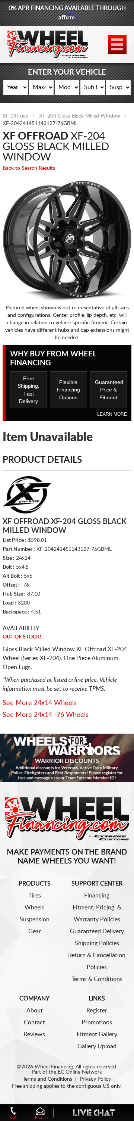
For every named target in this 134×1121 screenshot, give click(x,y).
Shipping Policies (97, 943)
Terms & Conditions (96, 979)
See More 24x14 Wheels (40, 703)
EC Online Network (80, 1072)
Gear (34, 931)
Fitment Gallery (97, 1034)
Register (96, 1011)
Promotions (97, 1022)
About (34, 1011)
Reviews (34, 1034)
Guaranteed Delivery (97, 931)
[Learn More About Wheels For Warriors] (67, 758)
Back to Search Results (29, 168)
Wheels (34, 908)
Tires (34, 896)
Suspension (35, 919)
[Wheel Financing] (67, 818)
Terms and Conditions (47, 1079)
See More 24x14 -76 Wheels (46, 715)
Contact (34, 1022)
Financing (96, 896)
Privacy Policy (95, 1079)
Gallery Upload (97, 1046)
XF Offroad (16, 116)
